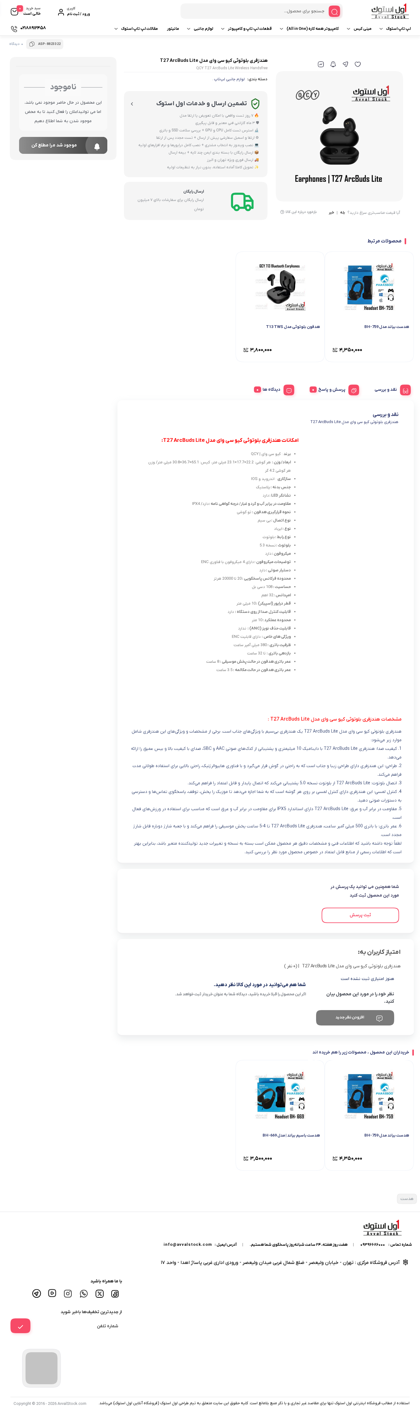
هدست (407, 1199)
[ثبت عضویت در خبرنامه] (20, 1325)
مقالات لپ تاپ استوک (139, 28)
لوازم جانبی (203, 28)
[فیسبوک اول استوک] (116, 1292)
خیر (331, 213)
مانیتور (173, 28)
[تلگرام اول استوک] (37, 1293)
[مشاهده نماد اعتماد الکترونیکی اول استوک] (41, 1368)
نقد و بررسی (385, 390)
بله (342, 213)
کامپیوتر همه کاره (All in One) (313, 28)
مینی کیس (362, 28)
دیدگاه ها (271, 390)
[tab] (390, 389)
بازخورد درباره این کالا (301, 212)
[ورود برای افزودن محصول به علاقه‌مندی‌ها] (358, 64)
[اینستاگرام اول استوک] (69, 1293)
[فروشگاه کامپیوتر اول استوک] (378, 11)
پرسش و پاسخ (331, 390)
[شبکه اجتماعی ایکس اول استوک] (100, 1293)
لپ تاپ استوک (398, 28)
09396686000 (372, 1244)
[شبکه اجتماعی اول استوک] (84, 1292)
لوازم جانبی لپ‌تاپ (229, 79)
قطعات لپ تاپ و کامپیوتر (250, 28)
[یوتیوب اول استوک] (53, 1292)
